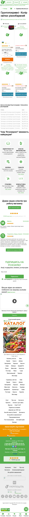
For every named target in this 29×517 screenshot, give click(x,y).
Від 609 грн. (25, 123)
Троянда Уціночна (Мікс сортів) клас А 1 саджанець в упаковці (7, 50)
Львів (7, 366)
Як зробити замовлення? (14, 415)
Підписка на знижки (14, 407)
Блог (7, 400)
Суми (21, 371)
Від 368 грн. (25, 126)
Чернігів (20, 373)
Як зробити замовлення (14, 472)
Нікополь (21, 368)
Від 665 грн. (25, 116)
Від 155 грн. (25, 114)
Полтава (8, 371)
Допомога (22, 412)
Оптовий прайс (20, 420)
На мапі (15, 454)
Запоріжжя (8, 363)
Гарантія (8, 402)
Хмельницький (11, 373)
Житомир (14, 376)
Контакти (21, 400)
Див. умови (21, 174)
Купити (7, 59)
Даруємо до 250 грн (14, 410)
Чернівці (22, 387)
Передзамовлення (14, 417)
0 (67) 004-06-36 (20, 445)
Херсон (22, 363)
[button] (5, 43)
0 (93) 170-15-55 (19, 443)
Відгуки (10, 405)
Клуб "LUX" (18, 405)
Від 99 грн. (25, 112)
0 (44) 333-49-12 (9, 443)
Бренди (14, 422)
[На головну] (3, 2)
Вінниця (13, 366)
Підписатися (14, 276)
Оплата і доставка (18, 402)
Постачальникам (9, 420)
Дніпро (21, 361)
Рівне (15, 371)
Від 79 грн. (25, 128)
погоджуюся (8, 279)
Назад (5, 8)
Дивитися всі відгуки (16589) (14, 250)
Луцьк (7, 368)
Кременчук (15, 389)
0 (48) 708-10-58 (9, 445)
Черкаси (15, 363)
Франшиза (8, 467)
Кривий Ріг (21, 366)
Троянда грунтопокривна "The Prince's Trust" (13, 114)
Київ (20, 358)
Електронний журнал (18, 470)
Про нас (14, 400)
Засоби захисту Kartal (10, 412)
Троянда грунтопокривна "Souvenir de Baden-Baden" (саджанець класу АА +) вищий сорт (7, 88)
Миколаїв (14, 368)
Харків (8, 361)
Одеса (14, 361)
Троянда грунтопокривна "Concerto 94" (19, 48)
